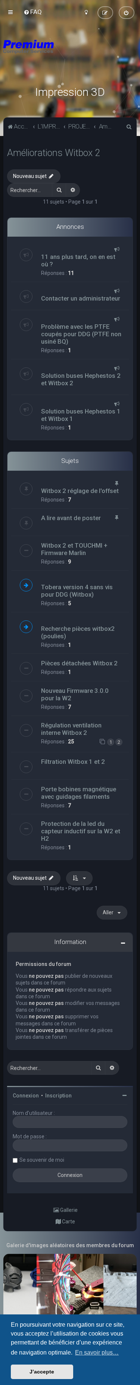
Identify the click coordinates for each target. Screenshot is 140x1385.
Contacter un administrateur (80, 298)
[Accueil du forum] (70, 55)
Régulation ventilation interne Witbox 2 (71, 728)
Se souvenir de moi (41, 1160)
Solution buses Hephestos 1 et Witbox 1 (81, 415)
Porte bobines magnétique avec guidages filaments (78, 792)
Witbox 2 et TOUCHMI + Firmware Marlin (74, 549)
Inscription (58, 1096)
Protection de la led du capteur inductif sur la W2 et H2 (80, 831)
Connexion (26, 1096)
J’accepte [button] (41, 1372)
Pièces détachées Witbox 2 (79, 663)
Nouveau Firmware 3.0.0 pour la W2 (75, 694)
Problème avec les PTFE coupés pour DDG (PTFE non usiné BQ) (81, 334)
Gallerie (68, 1210)
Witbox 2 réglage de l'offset (80, 490)
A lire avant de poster (71, 518)
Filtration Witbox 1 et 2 (73, 761)
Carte (68, 1222)
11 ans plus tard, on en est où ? (78, 260)
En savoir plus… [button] (97, 1352)
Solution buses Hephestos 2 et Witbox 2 (81, 379)
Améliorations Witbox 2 (53, 152)
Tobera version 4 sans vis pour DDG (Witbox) (77, 590)
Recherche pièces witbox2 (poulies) (78, 632)
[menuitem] (33, 11)
